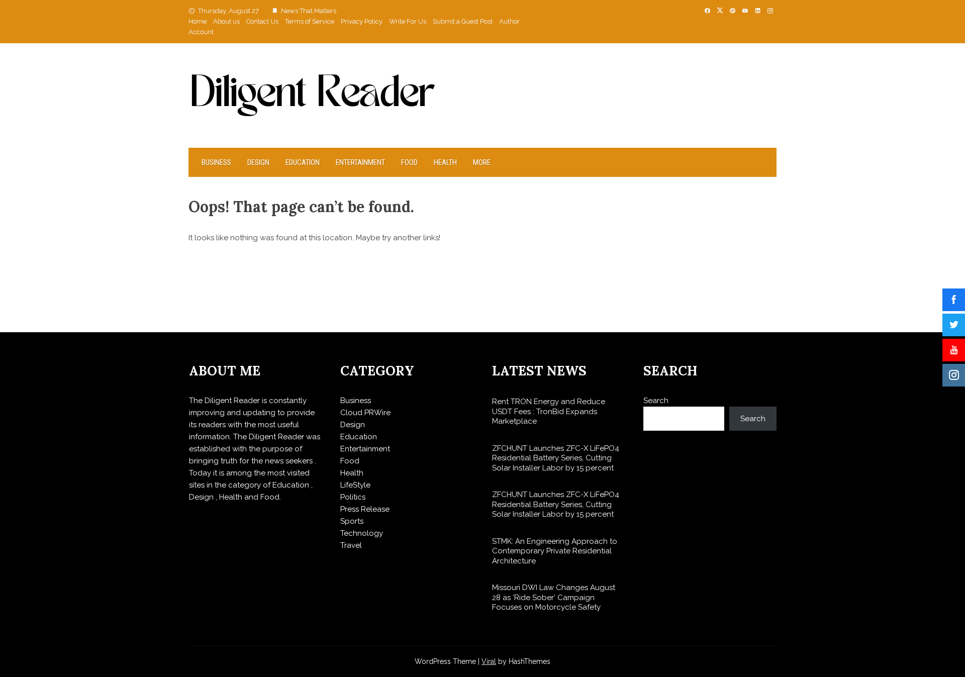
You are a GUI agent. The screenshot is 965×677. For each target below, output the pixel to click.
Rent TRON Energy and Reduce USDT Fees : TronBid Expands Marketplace (548, 411)
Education (302, 162)
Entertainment (360, 162)
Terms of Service (309, 21)
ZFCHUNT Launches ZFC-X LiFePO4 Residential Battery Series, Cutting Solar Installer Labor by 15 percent (555, 458)
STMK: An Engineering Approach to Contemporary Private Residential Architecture (554, 551)
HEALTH (445, 162)
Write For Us (407, 21)
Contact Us (262, 21)
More (482, 162)
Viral (488, 661)
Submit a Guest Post (463, 21)
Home (197, 21)
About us (226, 21)
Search (655, 400)
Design (258, 162)
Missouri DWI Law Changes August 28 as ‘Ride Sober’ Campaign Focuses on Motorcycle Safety (553, 597)
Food (409, 162)
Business (216, 162)
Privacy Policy (361, 21)
